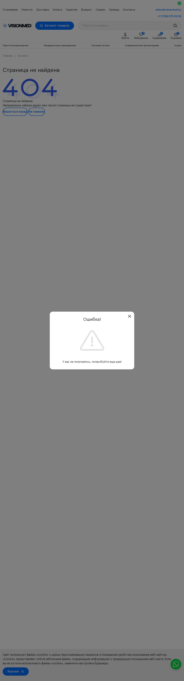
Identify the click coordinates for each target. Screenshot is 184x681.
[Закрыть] (129, 316)
